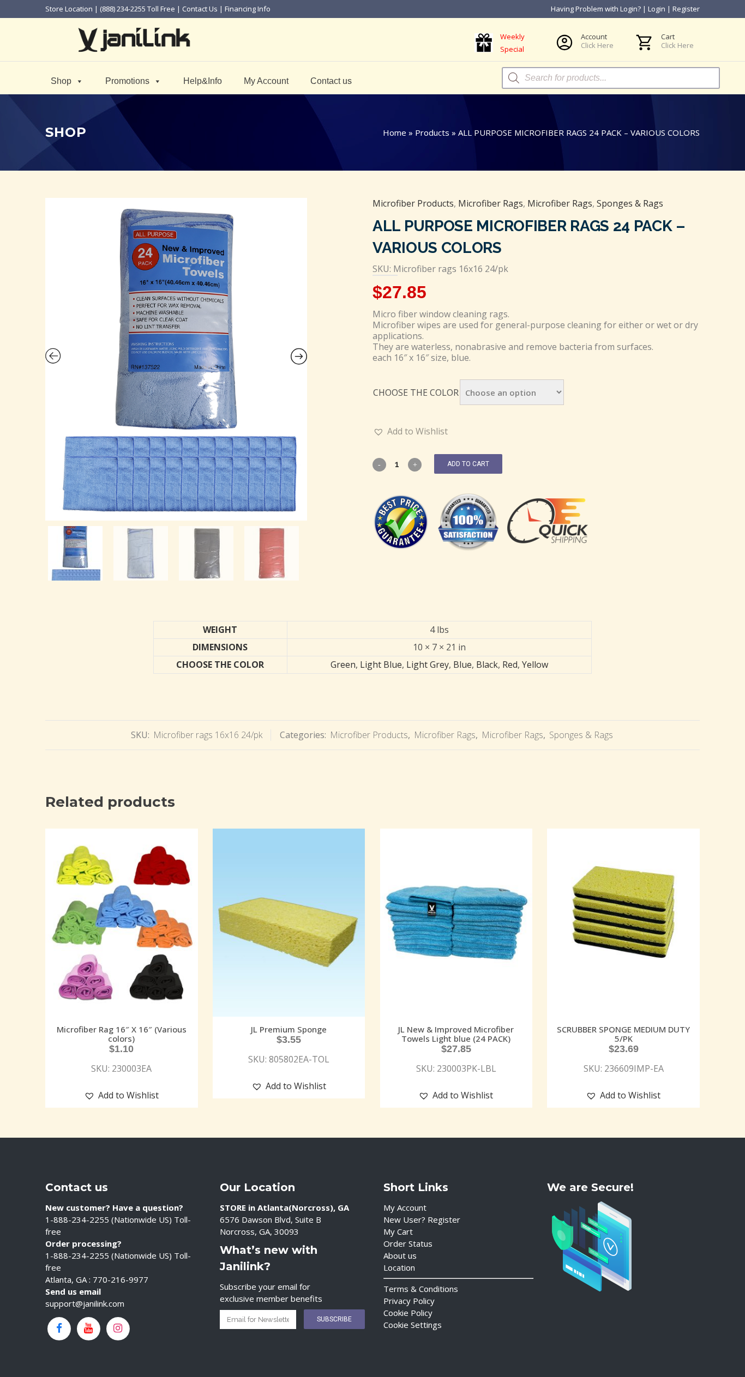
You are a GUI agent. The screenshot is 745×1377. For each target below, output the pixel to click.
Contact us (331, 81)
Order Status (407, 1243)
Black (487, 665)
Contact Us (200, 9)
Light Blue (381, 665)
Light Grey (427, 665)
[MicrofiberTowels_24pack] (176, 359)
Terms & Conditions (420, 1288)
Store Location (69, 9)
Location (399, 1267)
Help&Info (202, 81)
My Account (266, 81)
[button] (410, 431)
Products (432, 132)
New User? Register (421, 1219)
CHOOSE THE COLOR (416, 392)
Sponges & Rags (630, 203)
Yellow (535, 665)
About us (400, 1255)
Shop (61, 81)
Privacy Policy (409, 1300)
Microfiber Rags (490, 203)
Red (510, 665)
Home (394, 132)
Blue (462, 665)
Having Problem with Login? (596, 9)
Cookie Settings (412, 1324)
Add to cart (468, 464)
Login (656, 9)
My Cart (398, 1231)
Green (343, 665)
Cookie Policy (407, 1312)
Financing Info (248, 9)
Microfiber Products (413, 203)
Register (686, 9)
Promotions (127, 81)
